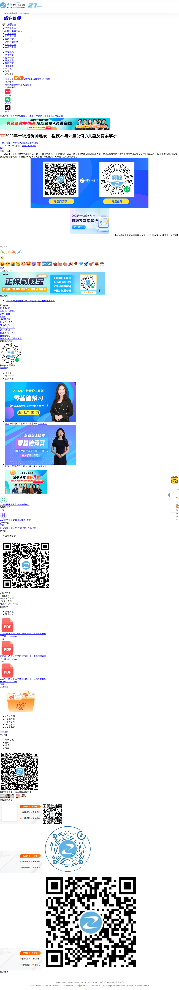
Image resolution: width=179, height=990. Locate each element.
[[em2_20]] (102, 264)
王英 (7, 423)
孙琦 (7, 466)
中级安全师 (10, 47)
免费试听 (9, 58)
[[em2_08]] (39, 264)
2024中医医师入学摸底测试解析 (14, 504)
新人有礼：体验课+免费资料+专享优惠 (18, 528)
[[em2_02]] (7, 264)
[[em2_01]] (2, 264)
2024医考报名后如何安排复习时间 (15, 520)
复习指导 (48, 116)
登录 (3, 24)
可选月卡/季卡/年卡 (9, 604)
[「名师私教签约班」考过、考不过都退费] (55, 129)
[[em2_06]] (28, 264)
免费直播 (9, 66)
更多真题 (4, 687)
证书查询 (46, 79)
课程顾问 (177, 510)
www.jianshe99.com (77, 982)
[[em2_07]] (33, 264)
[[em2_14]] (70, 264)
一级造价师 (10, 18)
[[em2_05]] (23, 264)
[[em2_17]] (86, 264)
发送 (2, 268)
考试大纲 (9, 85)
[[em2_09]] (44, 264)
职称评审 (9, 39)
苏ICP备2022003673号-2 (54, 986)
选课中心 (9, 52)
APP (177, 492)
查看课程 (4, 368)
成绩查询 (37, 79)
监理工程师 (10, 44)
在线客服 (177, 501)
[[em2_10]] (49, 264)
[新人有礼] (174, 479)
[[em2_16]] (81, 264)
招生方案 (9, 55)
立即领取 (4, 732)
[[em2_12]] (60, 264)
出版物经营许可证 (70, 986)
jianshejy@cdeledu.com (117, 986)
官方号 (4, 31)
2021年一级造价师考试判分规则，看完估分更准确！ (30, 301)
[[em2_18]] (91, 264)
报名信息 (9, 79)
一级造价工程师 (34, 116)
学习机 (8, 69)
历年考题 (59, 116)
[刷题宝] (52, 294)
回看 (2, 510)
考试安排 (28, 79)
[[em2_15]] (75, 264)
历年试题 (18, 85)
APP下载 (16, 31)
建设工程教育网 (17, 116)
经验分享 (27, 85)
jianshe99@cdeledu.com (141, 986)
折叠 (169, 495)
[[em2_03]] (12, 264)
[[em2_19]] (96, 264)
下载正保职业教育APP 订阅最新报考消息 (19, 143)
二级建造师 (10, 28)
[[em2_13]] (65, 264)
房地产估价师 (11, 42)
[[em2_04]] (18, 264)
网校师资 (9, 60)
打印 (2, 148)
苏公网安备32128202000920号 (91, 986)
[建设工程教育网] (89, 5)
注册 (10, 24)
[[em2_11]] (54, 264)
